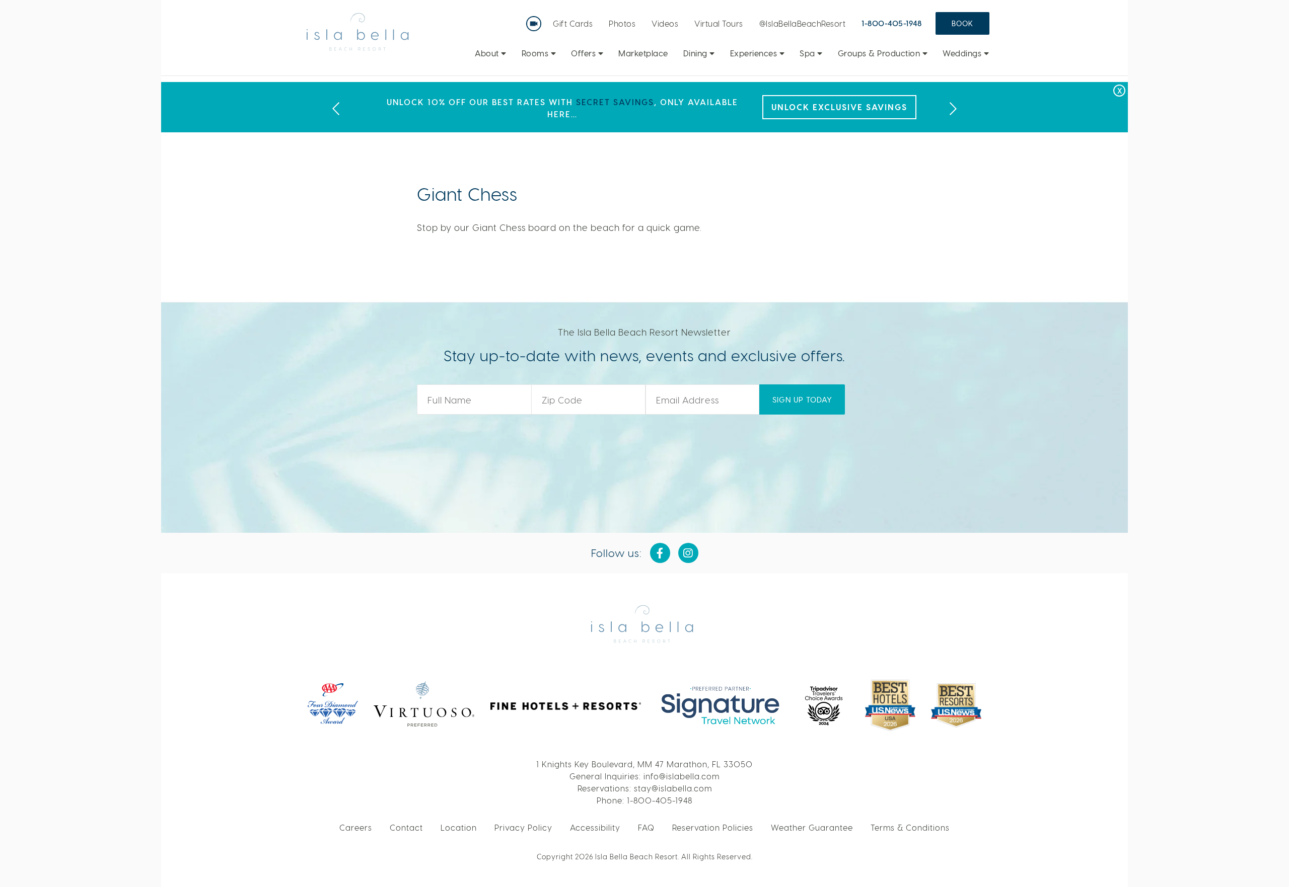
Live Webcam (535, 20)
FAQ (646, 827)
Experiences (754, 53)
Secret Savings (615, 102)
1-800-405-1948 (891, 23)
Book (962, 23)
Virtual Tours (718, 23)
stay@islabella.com (673, 788)
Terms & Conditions (910, 827)
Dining (696, 53)
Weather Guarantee (812, 827)
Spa (808, 53)
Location (459, 827)
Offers (584, 53)
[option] (644, 107)
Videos (665, 23)
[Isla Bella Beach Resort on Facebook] (660, 553)
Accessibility (595, 827)
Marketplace (643, 53)
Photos (622, 23)
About (488, 53)
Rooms (536, 53)
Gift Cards (573, 23)
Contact (406, 827)
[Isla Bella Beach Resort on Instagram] (688, 553)
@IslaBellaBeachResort (802, 23)
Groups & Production (880, 53)
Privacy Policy (523, 827)
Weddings (963, 53)
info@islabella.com (681, 776)
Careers (355, 827)
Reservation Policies (712, 827)
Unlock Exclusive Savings (839, 107)
